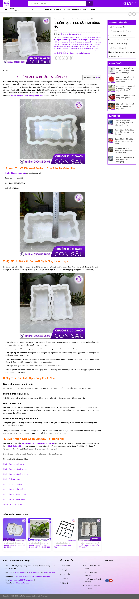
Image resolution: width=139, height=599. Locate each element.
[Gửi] (89, 3)
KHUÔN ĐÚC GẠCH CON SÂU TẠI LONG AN (89, 546)
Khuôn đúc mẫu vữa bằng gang (15, 469)
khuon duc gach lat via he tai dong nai (68, 42)
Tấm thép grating (115, 56)
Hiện (97, 77)
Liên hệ (92, 9)
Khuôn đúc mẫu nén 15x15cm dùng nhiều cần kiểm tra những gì (124, 123)
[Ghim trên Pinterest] (67, 58)
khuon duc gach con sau (69, 40)
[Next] (100, 535)
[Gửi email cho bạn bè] (63, 58)
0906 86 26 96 (33, 572)
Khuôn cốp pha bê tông (117, 35)
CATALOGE (66, 9)
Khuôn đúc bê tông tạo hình (119, 39)
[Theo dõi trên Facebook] (107, 580)
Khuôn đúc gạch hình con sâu (14, 494)
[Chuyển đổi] (134, 48)
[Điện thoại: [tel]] (129, 3)
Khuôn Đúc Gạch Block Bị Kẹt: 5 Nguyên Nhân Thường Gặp (124, 159)
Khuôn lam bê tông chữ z (117, 48)
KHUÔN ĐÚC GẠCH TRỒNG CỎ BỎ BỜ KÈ (14, 546)
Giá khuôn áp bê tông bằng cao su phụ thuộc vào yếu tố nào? (124, 150)
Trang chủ (48, 9)
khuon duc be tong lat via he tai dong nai (70, 37)
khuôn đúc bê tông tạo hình (84, 44)
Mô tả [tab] (5, 71)
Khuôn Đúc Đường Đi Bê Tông (62, 546)
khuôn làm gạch (84, 46)
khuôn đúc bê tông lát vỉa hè (65, 44)
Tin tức (85, 9)
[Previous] (3, 535)
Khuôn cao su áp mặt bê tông (119, 31)
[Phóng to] (6, 61)
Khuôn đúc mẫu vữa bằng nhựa (15, 474)
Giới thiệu (57, 9)
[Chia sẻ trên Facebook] (55, 58)
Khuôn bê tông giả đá (116, 27)
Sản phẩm (75, 9)
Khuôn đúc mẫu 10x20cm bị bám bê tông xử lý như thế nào (124, 132)
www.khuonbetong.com (22, 583)
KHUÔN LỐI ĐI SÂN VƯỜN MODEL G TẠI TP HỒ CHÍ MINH (39, 546)
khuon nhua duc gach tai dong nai (72, 49)
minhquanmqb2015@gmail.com (22, 580)
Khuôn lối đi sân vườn (11, 479)
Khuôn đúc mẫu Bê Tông (117, 44)
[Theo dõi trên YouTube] (111, 580)
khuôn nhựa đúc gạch (91, 49)
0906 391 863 (49, 572)
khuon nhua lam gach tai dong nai (78, 51)
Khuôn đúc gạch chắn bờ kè (14, 499)
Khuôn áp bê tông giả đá (12, 484)
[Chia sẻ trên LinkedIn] (71, 58)
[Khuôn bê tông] (14, 3)
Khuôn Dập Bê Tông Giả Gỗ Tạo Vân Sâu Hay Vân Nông (124, 141)
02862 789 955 (20, 572)
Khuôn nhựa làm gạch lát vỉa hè (121, 52)
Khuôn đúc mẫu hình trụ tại (14, 464)
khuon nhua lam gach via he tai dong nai (78, 53)
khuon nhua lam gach (60, 51)
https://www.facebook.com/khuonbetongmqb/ (32, 576)
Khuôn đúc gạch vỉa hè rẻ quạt (15, 489)
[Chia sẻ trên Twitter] (59, 58)
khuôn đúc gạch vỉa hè (71, 46)
